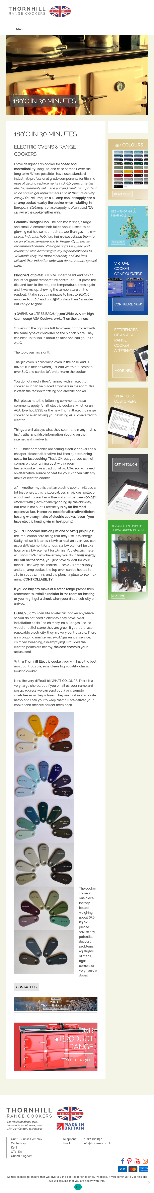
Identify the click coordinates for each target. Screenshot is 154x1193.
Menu (20, 29)
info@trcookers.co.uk (97, 1143)
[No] (149, 1182)
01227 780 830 (93, 1139)
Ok (78, 1187)
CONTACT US (26, 987)
